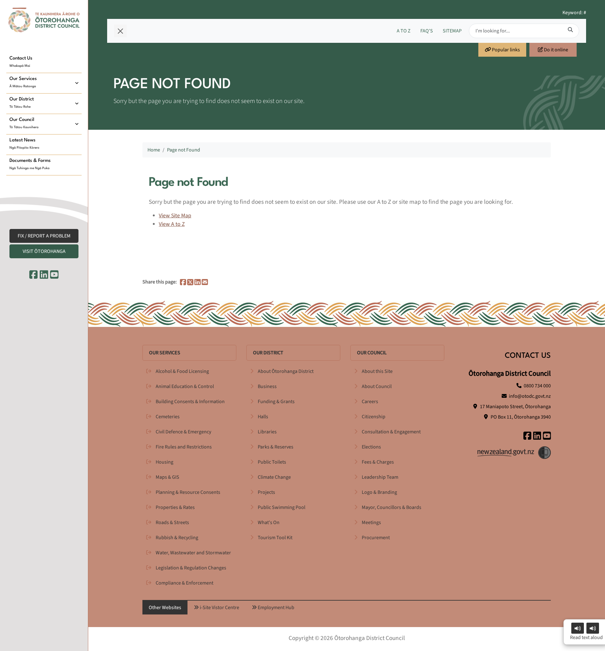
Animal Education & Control (185, 386)
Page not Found (183, 149)
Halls (263, 416)
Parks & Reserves (275, 446)
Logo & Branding (379, 492)
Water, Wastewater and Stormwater (193, 552)
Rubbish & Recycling (177, 537)
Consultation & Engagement (391, 431)
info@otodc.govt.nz (530, 396)
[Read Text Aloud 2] (592, 628)
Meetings (371, 522)
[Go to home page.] (44, 19)
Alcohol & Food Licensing (182, 371)
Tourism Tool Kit (275, 537)
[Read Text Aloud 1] (577, 628)
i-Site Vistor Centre (219, 607)
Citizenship (373, 416)
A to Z (404, 30)
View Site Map (175, 216)
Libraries (267, 431)
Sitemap (452, 30)
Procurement (376, 537)
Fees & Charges (378, 462)
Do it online (555, 49)
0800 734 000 (537, 385)
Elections (371, 446)
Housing (164, 462)
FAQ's (426, 30)
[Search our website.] (570, 30)
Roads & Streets (172, 522)
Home (153, 149)
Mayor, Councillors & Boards (391, 507)
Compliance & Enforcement (184, 583)
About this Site (377, 371)
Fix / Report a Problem (44, 235)
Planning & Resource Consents (188, 492)
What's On (268, 522)
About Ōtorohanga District (286, 371)
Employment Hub (275, 607)
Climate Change (274, 477)
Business (267, 386)
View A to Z (172, 224)
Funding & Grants (276, 401)
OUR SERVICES (164, 352)
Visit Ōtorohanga (44, 251)
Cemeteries (168, 416)
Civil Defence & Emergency (183, 431)
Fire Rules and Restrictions (184, 446)
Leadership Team (380, 477)
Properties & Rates (175, 507)
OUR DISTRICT (268, 352)
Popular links (505, 49)
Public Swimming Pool (281, 507)
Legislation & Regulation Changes (191, 567)
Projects (266, 492)
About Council (377, 386)
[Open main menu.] (120, 31)
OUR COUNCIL (372, 352)
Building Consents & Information (190, 401)
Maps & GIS (167, 477)
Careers (370, 401)
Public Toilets (272, 462)
